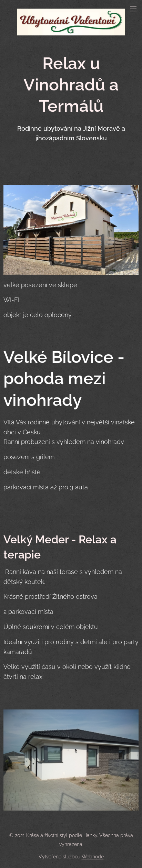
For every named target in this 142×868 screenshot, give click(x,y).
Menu (133, 8)
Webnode (93, 856)
